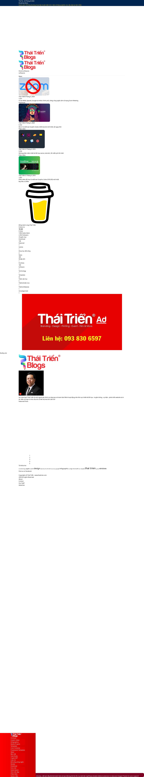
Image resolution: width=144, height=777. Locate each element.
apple (28, 469)
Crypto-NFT (14, 758)
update (97, 468)
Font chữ (13, 768)
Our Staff (21, 483)
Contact (21, 481)
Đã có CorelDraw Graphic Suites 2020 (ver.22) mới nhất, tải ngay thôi (40, 127)
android (22, 468)
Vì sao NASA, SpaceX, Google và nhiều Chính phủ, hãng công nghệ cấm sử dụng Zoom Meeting (48, 101)
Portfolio (13, 738)
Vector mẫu (14, 776)
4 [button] (29, 461)
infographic (64, 468)
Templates (14, 746)
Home (20, 71)
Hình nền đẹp (15, 772)
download (53, 468)
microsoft (75, 468)
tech (79, 468)
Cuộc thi (13, 760)
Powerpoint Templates (18, 750)
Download (14, 766)
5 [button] (29, 463)
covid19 (32, 468)
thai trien (90, 468)
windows (102, 468)
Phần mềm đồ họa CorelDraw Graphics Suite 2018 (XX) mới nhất (39, 179)
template (83, 468)
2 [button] (29, 457)
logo (71, 468)
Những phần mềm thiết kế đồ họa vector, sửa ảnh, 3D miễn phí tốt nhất (41, 153)
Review (13, 764)
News (12, 752)
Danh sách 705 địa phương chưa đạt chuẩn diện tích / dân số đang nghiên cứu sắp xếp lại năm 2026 (50, 5)
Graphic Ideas (15, 740)
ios (69, 468)
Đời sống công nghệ (17, 762)
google (57, 468)
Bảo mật (13, 754)
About (20, 479)
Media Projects (15, 744)
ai (19, 468)
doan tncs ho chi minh (45, 468)
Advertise (22, 485)
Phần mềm (14, 774)
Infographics (15, 742)
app (25, 468)
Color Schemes (15, 748)
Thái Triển (22, 97)
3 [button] (29, 459)
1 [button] (29, 455)
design (37, 468)
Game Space (14, 770)
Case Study (14, 756)
